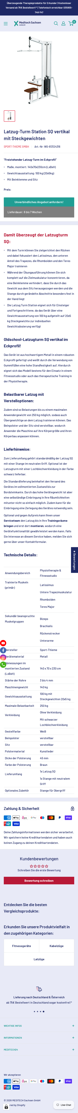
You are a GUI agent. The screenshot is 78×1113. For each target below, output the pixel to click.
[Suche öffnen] (56, 23)
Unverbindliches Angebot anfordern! (39, 202)
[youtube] (3, 643)
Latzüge (39, 959)
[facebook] (3, 650)
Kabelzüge (57, 946)
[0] (71, 23)
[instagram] (3, 657)
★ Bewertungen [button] (74, 560)
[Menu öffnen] (6, 23)
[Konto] (63, 23)
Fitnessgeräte (21, 946)
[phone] (3, 665)
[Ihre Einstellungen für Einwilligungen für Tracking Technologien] (6, 1107)
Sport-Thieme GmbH (16, 146)
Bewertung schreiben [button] (39, 880)
